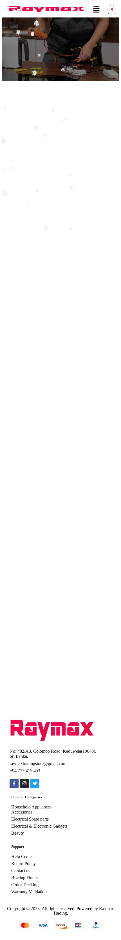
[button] (96, 10)
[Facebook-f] (14, 783)
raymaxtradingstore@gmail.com (38, 763)
